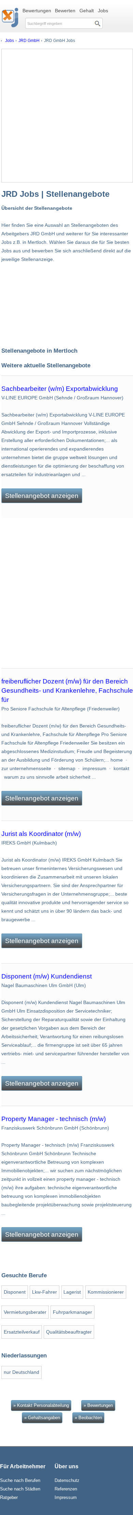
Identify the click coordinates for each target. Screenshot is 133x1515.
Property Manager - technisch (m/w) (53, 1118)
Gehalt (86, 10)
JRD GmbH (29, 41)
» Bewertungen (98, 1405)
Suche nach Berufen (20, 1480)
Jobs (103, 10)
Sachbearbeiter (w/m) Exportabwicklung (59, 388)
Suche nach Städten (20, 1488)
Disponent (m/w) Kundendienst (46, 976)
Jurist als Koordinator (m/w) (41, 833)
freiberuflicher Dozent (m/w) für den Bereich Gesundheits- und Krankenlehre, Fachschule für (67, 690)
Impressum (66, 1497)
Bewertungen (37, 10)
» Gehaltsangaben (42, 1417)
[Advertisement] (66, 115)
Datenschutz (67, 1480)
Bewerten (65, 10)
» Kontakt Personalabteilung (41, 1405)
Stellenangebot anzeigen (41, 495)
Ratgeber (9, 1497)
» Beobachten (88, 1417)
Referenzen (66, 1488)
